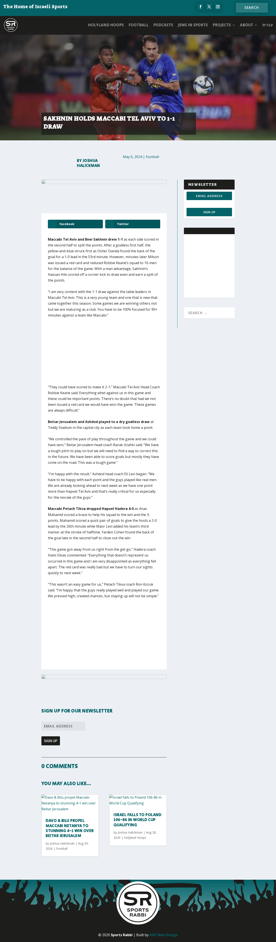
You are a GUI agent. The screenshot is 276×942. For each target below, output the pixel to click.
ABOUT (246, 24)
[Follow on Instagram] (217, 6)
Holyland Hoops (106, 24)
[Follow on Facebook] (200, 6)
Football (139, 24)
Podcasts (163, 24)
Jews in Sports (193, 24)
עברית (267, 24)
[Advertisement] (111, 354)
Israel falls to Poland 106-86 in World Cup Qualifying (137, 820)
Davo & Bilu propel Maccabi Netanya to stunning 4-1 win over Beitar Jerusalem (70, 828)
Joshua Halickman (88, 163)
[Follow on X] (209, 6)
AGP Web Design (163, 935)
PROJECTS (222, 24)
